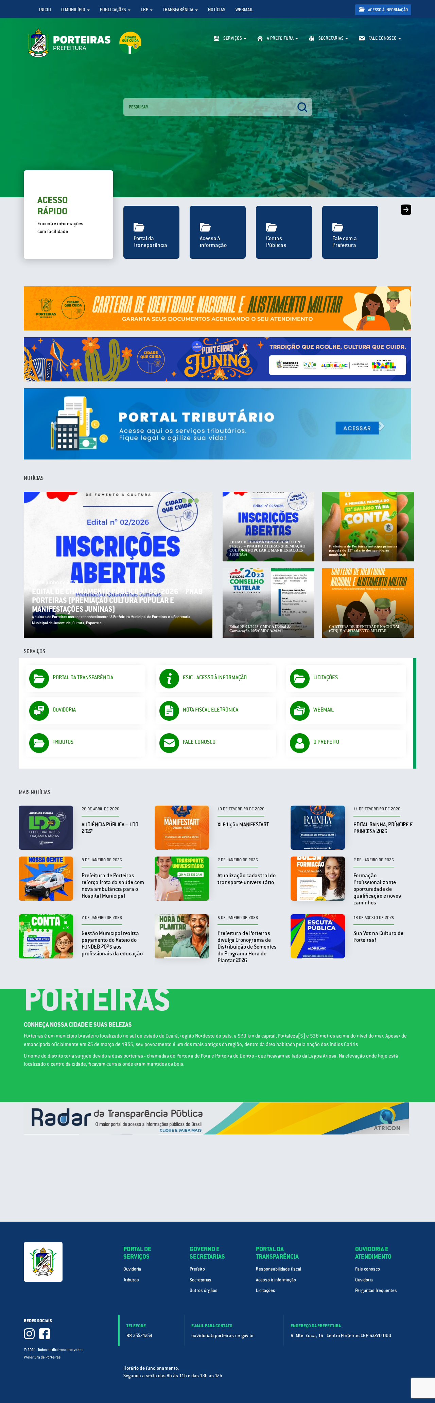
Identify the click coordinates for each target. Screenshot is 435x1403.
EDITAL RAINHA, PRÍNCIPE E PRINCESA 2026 (383, 828)
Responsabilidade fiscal (278, 1269)
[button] (53, 424)
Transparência (178, 10)
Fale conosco (367, 1269)
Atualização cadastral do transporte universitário (247, 879)
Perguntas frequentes (376, 1290)
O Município (73, 10)
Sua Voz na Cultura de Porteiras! (378, 936)
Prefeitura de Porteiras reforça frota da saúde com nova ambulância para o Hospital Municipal (113, 885)
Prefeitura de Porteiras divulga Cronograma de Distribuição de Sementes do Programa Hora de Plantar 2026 (247, 947)
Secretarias (200, 1280)
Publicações (113, 10)
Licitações (265, 1290)
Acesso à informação (387, 10)
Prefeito (197, 1269)
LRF (145, 10)
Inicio (45, 10)
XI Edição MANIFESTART (243, 824)
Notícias (216, 10)
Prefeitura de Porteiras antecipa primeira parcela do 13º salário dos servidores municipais (127, 604)
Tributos (131, 1280)
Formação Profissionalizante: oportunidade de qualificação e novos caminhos (377, 889)
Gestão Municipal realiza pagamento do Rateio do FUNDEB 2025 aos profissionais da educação (112, 943)
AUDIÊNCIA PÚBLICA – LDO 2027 (110, 828)
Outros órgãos (204, 1290)
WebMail (245, 10)
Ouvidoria (132, 1269)
